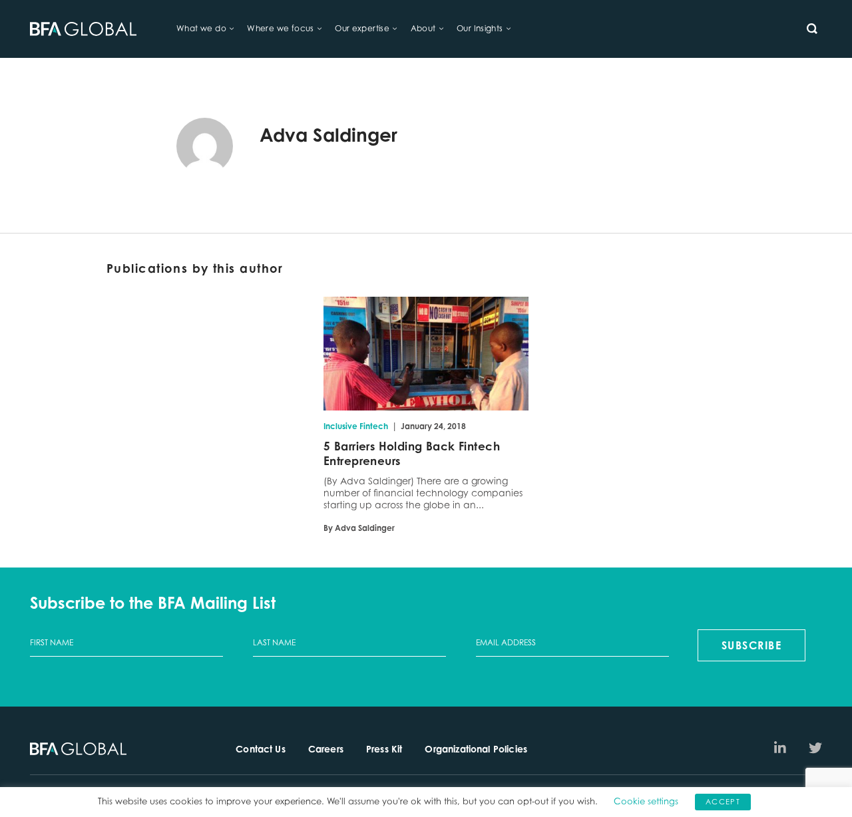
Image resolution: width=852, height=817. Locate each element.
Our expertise (362, 28)
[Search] (812, 28)
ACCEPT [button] (723, 801)
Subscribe (752, 645)
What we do (201, 28)
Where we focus (280, 28)
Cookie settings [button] (646, 801)
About (423, 28)
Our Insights (480, 28)
